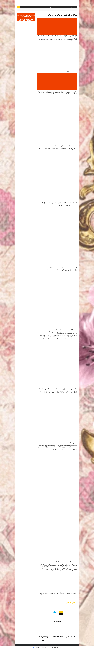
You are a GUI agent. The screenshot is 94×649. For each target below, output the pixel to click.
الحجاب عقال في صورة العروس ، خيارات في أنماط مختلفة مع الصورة (71, 637)
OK (34, 647)
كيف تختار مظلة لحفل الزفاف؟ (57, 636)
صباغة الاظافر (60, 7)
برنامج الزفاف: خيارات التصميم (69, 603)
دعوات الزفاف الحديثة (71, 602)
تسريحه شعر (45, 7)
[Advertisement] (57, 25)
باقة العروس (52, 7)
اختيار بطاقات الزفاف (71, 601)
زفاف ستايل (73, 7)
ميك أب (67, 7)
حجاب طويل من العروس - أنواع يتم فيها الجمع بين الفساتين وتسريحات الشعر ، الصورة (44, 638)
